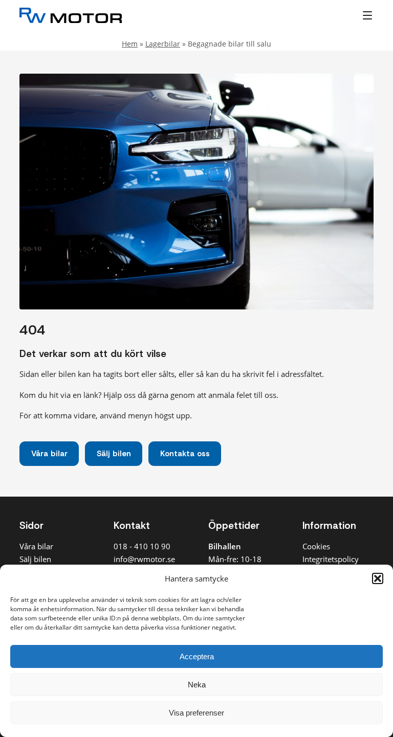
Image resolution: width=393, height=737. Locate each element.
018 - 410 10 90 (142, 546)
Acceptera (197, 656)
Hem (130, 44)
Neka (197, 684)
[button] (378, 578)
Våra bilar (49, 454)
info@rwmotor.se (144, 559)
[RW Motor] (137, 15)
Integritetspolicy (330, 559)
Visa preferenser (196, 712)
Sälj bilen (114, 454)
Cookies (316, 546)
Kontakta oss (185, 454)
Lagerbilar (162, 44)
